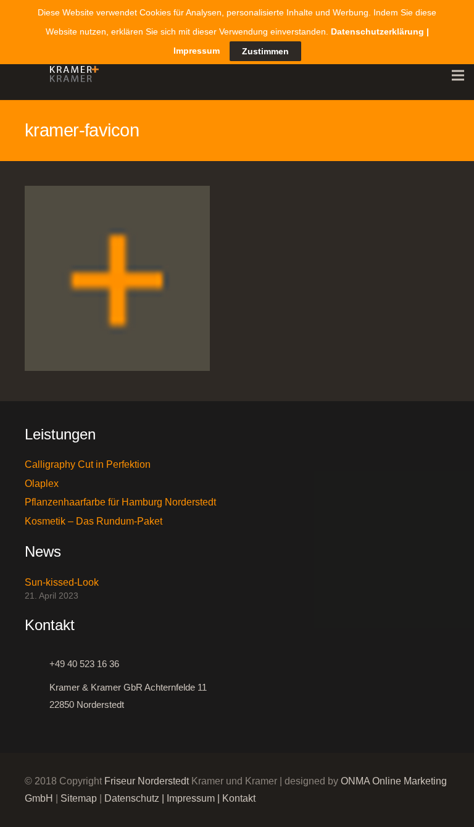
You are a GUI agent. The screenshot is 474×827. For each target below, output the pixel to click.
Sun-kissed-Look (62, 582)
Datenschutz (131, 798)
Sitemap (78, 798)
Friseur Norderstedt (146, 781)
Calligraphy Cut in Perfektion (88, 464)
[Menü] (458, 75)
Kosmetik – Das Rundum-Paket (93, 521)
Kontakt (239, 798)
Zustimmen (265, 51)
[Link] (71, 75)
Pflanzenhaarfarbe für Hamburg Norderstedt (120, 502)
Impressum (191, 798)
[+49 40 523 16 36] (37, 664)
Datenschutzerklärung (377, 31)
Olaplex (42, 483)
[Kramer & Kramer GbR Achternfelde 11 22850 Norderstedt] (37, 696)
